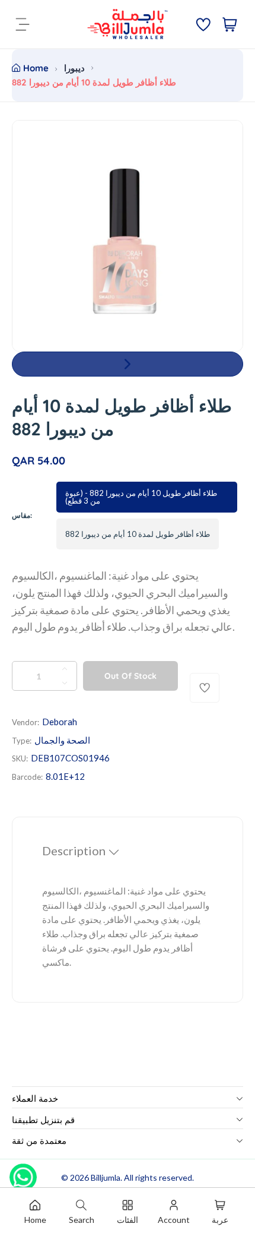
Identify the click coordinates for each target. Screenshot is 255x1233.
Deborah (59, 721)
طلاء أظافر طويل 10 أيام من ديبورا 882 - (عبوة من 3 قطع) (141, 496)
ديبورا (74, 68)
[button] (127, 364)
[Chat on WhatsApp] (23, 1173)
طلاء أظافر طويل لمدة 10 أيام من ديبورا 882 (137, 534)
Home (36, 68)
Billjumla (105, 1177)
